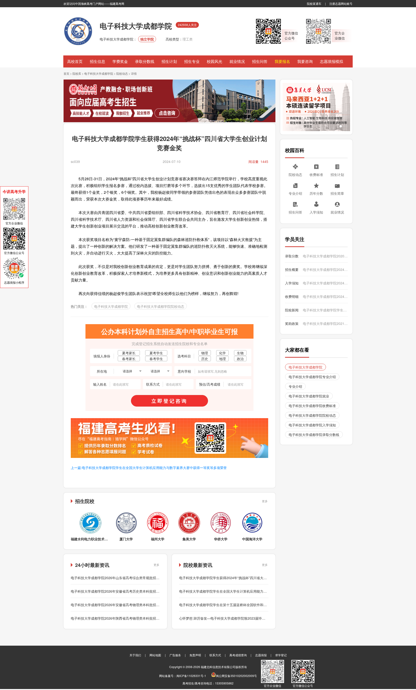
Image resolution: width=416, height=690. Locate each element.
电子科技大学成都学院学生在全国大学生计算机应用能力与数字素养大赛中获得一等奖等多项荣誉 (251, 591)
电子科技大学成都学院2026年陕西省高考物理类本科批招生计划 (118, 618)
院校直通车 (314, 3)
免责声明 (195, 655)
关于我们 (135, 655)
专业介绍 (295, 193)
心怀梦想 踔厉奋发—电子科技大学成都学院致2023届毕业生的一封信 (230, 618)
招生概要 (292, 269)
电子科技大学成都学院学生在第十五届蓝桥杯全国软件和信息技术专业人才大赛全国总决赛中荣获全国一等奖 (260, 604)
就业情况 (237, 61)
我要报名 (282, 61)
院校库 (76, 73)
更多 (265, 501)
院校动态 (122, 73)
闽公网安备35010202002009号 (236, 676)
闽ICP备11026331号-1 (191, 676)
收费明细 (292, 296)
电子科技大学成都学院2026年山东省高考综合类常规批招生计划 (118, 577)
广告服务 (175, 655)
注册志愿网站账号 (340, 3)
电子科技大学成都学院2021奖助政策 (325, 323)
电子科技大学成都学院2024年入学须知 (325, 283)
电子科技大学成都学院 (98, 73)
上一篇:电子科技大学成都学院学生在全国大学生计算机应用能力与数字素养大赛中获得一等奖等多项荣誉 (149, 467)
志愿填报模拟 (331, 61)
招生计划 (169, 61)
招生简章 (337, 193)
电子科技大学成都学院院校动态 (160, 306)
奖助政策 (292, 323)
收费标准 (316, 174)
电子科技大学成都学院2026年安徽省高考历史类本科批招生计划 (118, 591)
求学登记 (281, 655)
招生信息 (97, 61)
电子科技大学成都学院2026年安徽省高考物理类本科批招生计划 (118, 604)
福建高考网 (117, 3)
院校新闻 (292, 310)
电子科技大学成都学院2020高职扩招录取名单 (325, 256)
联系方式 (215, 655)
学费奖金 (120, 61)
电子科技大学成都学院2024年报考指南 (325, 269)
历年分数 (316, 193)
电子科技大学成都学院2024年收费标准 (325, 296)
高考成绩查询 (238, 655)
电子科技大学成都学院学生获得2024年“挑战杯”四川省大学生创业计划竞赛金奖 (238, 577)
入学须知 (316, 212)
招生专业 (192, 61)
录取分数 (292, 256)
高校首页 (75, 61)
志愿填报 (261, 655)
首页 (66, 73)
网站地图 (155, 655)
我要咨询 (305, 61)
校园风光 (214, 61)
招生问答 (259, 61)
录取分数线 (144, 61)
